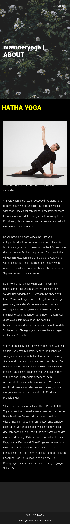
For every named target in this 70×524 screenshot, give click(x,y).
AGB (28, 515)
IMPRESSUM (38, 515)
